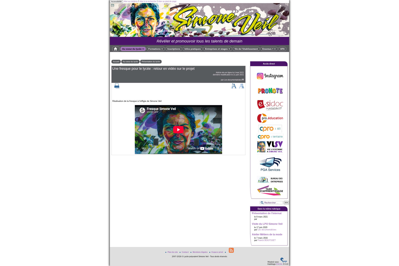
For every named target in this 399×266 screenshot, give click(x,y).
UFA (282, 49)
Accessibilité (116, 1)
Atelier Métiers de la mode (267, 234)
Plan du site (173, 252)
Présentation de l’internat (266, 213)
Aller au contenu (131, 1)
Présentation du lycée (151, 62)
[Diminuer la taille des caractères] (241, 88)
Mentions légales (200, 252)
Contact (185, 252)
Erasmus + (269, 49)
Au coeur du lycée (133, 49)
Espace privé (218, 252)
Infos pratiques (193, 49)
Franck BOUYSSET (267, 240)
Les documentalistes (233, 80)
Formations (155, 49)
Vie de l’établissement (246, 49)
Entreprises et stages (217, 49)
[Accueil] (199, 36)
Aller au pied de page (167, 1)
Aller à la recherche (148, 1)
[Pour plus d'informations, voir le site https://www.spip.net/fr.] (283, 262)
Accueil (116, 62)
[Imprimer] (116, 88)
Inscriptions (173, 49)
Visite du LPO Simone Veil (267, 224)
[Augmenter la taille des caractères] (233, 88)
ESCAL (279, 264)
